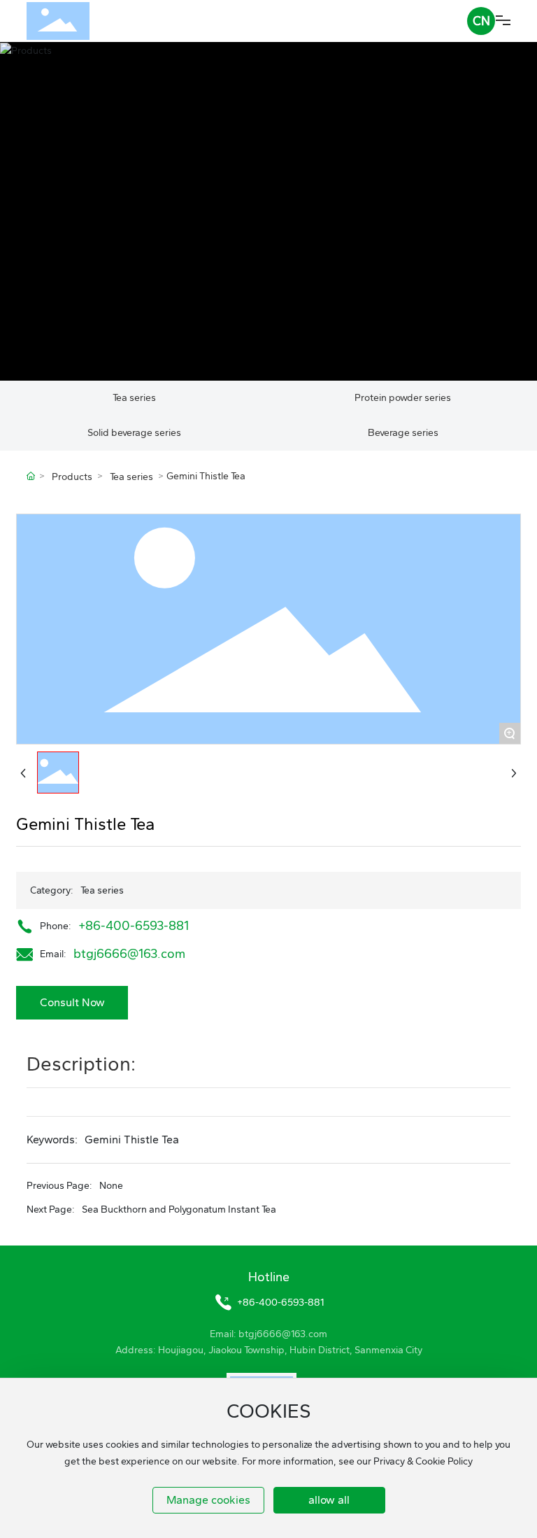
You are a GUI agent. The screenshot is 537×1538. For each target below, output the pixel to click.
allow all (329, 1500)
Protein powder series (403, 398)
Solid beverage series (134, 433)
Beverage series (403, 433)
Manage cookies (208, 1500)
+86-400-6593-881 (133, 925)
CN (481, 21)
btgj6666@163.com (129, 953)
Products (72, 477)
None (111, 1186)
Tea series (134, 398)
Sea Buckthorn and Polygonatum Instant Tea (179, 1209)
